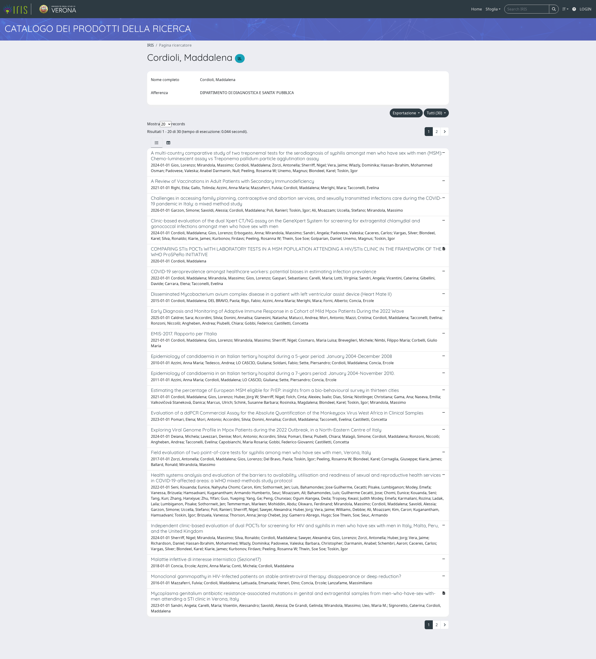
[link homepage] (17, 9)
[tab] (157, 143)
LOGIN (585, 9)
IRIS (150, 45)
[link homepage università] (58, 9)
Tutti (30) (435, 112)
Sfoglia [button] (492, 9)
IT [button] (564, 9)
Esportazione (405, 112)
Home (476, 9)
